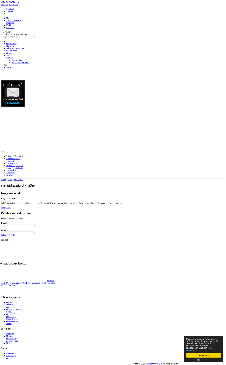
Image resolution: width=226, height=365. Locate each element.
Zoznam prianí (12, 163)
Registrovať (20, 156)
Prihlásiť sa (18, 180)
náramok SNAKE (39, 283)
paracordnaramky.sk (154, 364)
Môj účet (10, 23)
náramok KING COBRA (20, 283)
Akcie (8, 67)
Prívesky (9, 58)
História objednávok (14, 166)
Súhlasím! (204, 355)
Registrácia (13, 4)
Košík (8, 25)
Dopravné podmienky (11, 306)
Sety (8, 55)
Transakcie (10, 173)
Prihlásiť (4, 4)
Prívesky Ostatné (19, 60)
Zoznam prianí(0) (13, 20)
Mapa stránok (12, 319)
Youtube (9, 11)
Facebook (10, 9)
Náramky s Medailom (15, 48)
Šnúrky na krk (12, 51)
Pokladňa (10, 27)
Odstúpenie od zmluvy (12, 322)
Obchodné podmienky (11, 315)
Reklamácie (11, 170)
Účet (10, 180)
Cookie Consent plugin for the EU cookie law (203, 359)
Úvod (8, 18)
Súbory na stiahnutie (14, 168)
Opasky (9, 53)
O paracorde (11, 44)
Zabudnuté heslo (13, 158)
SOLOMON (13, 285)
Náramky (10, 46)
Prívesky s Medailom (20, 62)
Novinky (10, 175)
